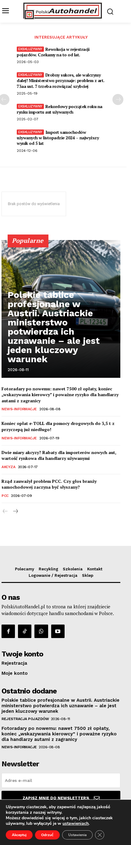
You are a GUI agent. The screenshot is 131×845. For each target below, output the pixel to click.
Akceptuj (19, 834)
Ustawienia (77, 834)
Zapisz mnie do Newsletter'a (56, 798)
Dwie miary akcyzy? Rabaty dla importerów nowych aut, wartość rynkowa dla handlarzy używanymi (59, 455)
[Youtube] (58, 631)
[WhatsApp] (41, 631)
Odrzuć (47, 834)
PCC (5, 496)
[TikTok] (24, 631)
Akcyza (8, 467)
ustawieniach (75, 823)
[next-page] (117, 99)
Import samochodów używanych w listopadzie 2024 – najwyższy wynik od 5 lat (58, 137)
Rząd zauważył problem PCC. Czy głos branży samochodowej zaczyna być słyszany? (49, 484)
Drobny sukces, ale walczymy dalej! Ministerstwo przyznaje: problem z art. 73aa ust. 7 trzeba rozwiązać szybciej (60, 80)
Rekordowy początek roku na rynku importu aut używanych (59, 109)
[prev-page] (5, 511)
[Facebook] (8, 631)
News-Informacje (19, 409)
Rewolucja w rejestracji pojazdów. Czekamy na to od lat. (53, 52)
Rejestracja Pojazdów (25, 719)
